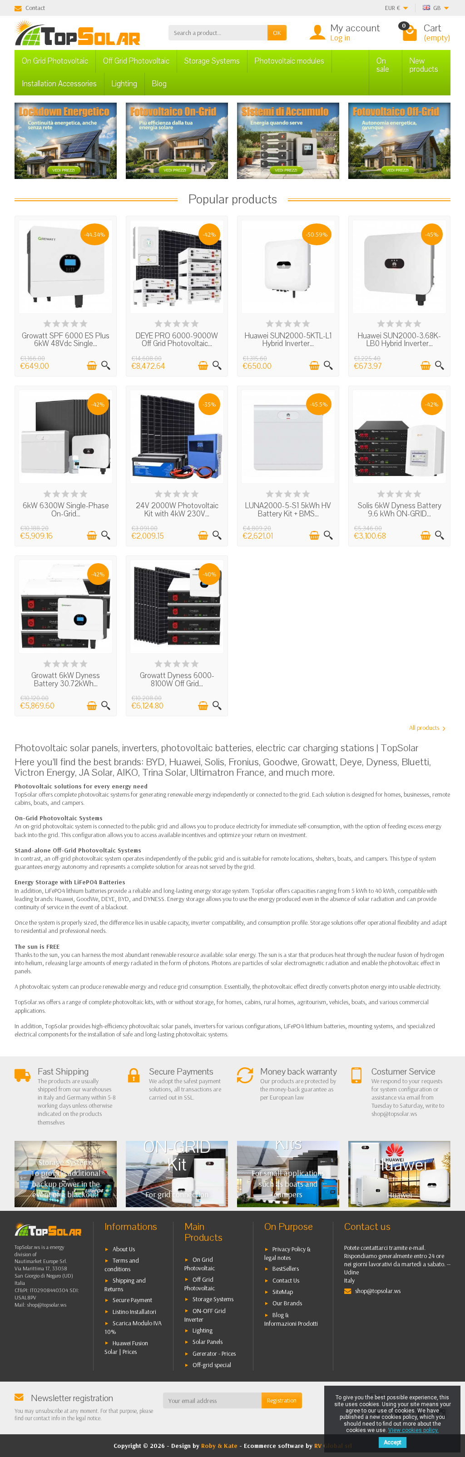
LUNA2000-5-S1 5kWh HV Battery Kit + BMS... (288, 510)
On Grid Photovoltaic (55, 61)
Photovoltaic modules (289, 61)
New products (424, 65)
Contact (35, 8)
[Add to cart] (91, 366)
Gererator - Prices (214, 1353)
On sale (382, 65)
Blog (159, 84)
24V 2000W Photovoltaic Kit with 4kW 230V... (177, 510)
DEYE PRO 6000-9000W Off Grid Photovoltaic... (177, 340)
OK (277, 33)
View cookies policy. (413, 1430)
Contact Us (285, 1280)
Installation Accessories (59, 84)
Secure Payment (132, 1300)
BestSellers (285, 1268)
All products (424, 728)
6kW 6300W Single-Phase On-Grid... (66, 510)
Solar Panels (208, 1342)
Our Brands (287, 1303)
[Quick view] (106, 366)
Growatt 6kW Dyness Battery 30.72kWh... (65, 679)
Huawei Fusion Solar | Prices (126, 1347)
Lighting (124, 84)
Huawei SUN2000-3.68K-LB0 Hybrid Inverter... (399, 340)
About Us (124, 1249)
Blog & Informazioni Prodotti (291, 1319)
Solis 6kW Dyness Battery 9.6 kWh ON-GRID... (399, 510)
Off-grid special (212, 1365)
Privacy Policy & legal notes (287, 1253)
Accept (392, 1442)
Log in (340, 37)
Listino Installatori (134, 1312)
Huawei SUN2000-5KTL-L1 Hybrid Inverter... (288, 340)
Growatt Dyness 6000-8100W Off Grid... (177, 679)
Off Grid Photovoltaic (136, 61)
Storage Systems (212, 61)
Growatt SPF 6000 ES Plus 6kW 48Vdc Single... (65, 340)
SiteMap (282, 1292)
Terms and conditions (121, 1264)
